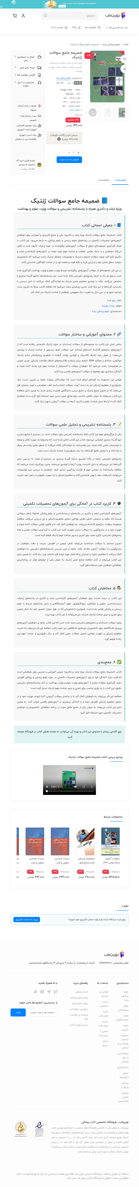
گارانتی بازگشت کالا (26, 75)
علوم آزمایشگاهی (123, 1017)
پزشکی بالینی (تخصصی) (123, 1097)
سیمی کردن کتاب (78, 1025)
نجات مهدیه (66, 89)
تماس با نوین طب (103, 1033)
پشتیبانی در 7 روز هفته (26, 84)
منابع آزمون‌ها (124, 1075)
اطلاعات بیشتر (28, 169)
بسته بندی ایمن (27, 67)
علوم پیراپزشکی (123, 1008)
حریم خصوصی (104, 1003)
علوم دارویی (125, 1027)
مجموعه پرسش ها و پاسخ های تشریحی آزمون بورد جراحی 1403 (86, 860)
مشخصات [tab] (103, 180)
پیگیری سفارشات (79, 1009)
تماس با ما (57, 27)
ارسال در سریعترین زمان (25, 58)
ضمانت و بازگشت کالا (79, 1017)
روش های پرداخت (79, 997)
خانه (126, 44)
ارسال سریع (105, 1043)
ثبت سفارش (81, 992)
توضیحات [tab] (120, 180)
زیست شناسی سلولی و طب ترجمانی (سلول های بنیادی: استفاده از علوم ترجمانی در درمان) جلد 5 (36, 860)
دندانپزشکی (123, 1067)
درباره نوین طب (103, 1023)
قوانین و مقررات (104, 994)
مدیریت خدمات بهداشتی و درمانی (123, 1041)
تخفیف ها (90, 27)
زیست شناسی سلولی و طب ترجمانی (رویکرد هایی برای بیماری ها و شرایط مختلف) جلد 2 (60, 860)
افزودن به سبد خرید (69, 159)
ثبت (18, 1012)
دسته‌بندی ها (116, 27)
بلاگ (74, 27)
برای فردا (69, 93)
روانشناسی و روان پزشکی (123, 1057)
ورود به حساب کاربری (27, 919)
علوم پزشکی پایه (111, 44)
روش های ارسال (80, 1003)
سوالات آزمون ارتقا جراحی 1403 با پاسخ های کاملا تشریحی (111, 860)
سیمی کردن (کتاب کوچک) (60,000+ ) (64, 137)
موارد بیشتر (74, 110)
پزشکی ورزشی (124, 1085)
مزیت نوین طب (103, 1013)
